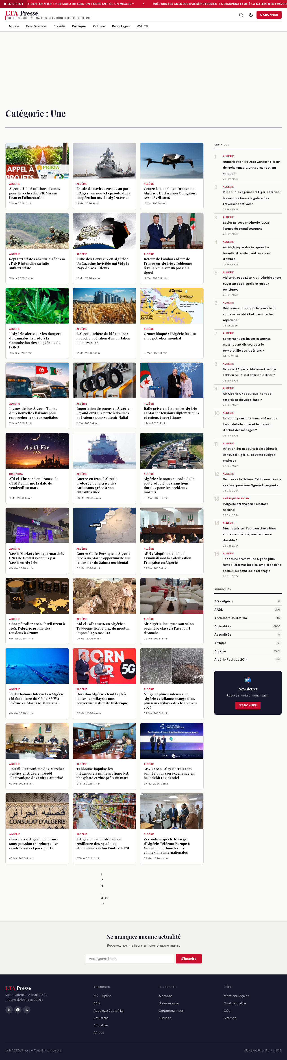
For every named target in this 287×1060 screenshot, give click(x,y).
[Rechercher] (241, 15)
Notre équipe (169, 1003)
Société (59, 26)
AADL (218, 610)
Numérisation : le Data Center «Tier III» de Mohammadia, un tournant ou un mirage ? (251, 168)
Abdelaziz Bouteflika (230, 618)
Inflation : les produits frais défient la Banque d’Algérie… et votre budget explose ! (250, 455)
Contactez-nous (171, 1010)
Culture (99, 26)
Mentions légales (236, 996)
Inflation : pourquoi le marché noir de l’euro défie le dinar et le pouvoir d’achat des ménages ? (250, 424)
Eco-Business (36, 26)
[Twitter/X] (9, 1009)
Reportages (121, 26)
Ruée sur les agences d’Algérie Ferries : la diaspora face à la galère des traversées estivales (251, 198)
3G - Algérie (223, 601)
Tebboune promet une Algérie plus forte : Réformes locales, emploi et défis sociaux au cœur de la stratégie (252, 565)
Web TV (142, 26)
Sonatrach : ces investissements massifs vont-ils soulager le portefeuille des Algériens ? (247, 345)
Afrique (220, 643)
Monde (14, 26)
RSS (279, 1050)
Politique (79, 26)
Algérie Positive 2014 (231, 659)
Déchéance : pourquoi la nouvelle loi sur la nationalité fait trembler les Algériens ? (249, 314)
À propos (165, 996)
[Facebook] (18, 1009)
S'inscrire (188, 959)
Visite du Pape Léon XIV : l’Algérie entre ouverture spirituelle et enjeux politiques (252, 283)
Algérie (220, 651)
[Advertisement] (143, 65)
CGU (227, 1010)
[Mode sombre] (251, 15)
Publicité (165, 1018)
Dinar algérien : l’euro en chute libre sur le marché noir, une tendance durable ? (249, 534)
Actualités (222, 626)
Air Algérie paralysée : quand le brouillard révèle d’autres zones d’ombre (246, 253)
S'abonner (269, 15)
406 (104, 898)
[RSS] (26, 1009)
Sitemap (230, 1018)
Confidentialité (235, 1003)
